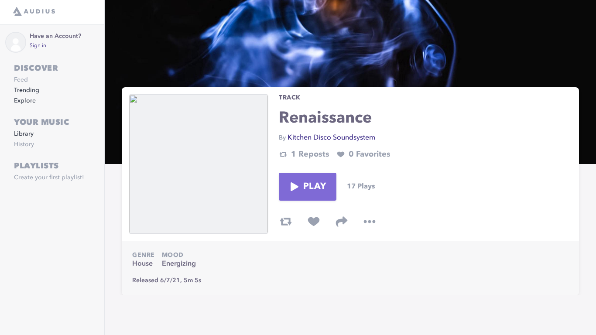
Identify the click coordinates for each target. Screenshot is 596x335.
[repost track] (286, 222)
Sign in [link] (38, 45)
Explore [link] (25, 101)
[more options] (370, 222)
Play (314, 186)
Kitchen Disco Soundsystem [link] (331, 137)
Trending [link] (26, 90)
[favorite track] (314, 222)
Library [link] (24, 134)
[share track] (342, 222)
